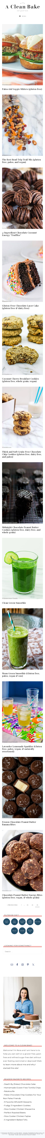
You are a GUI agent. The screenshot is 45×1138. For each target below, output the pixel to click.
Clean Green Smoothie (14, 602)
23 (27, 905)
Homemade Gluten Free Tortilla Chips (22, 1088)
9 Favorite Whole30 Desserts (18, 1102)
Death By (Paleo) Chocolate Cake (20, 1084)
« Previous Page (12, 905)
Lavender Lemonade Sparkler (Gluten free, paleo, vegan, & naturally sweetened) (22, 749)
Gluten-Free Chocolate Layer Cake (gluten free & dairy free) (20, 307)
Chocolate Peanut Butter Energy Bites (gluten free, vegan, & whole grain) (22, 896)
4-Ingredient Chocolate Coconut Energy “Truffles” (19, 234)
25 (37, 905)
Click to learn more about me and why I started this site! (22, 1064)
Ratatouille (9, 1091)
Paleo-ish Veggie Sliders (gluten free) (22, 89)
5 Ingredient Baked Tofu (16, 1120)
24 (32, 905)
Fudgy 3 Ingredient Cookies (17, 1105)
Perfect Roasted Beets (15, 1113)
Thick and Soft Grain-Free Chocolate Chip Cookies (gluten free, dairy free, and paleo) (22, 454)
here (34, 1134)
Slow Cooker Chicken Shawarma (19, 1109)
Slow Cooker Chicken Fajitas (17, 1116)
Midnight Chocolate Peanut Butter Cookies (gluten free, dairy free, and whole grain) (21, 530)
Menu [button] (24, 16)
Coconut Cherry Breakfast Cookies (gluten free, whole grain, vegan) (20, 380)
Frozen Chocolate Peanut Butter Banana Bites (19, 823)
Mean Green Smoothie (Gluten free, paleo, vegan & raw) (21, 674)
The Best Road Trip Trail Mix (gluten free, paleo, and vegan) (21, 160)
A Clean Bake (22, 6)
